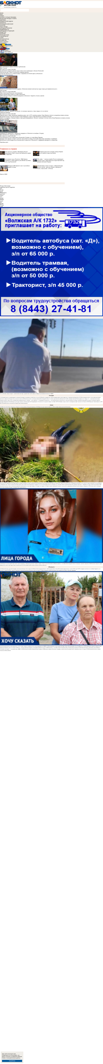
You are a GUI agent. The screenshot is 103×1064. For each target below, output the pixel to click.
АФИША (2, 15)
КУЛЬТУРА (2, 25)
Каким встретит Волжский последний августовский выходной (16, 403)
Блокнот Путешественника (6, 75)
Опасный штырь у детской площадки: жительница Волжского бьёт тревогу (16, 568)
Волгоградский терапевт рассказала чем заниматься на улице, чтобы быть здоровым (59, 570)
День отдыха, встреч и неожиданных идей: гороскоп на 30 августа (74, 401)
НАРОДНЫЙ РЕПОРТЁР (6, 28)
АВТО (1, 14)
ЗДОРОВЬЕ (3, 20)
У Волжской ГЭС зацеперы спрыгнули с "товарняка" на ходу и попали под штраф (82, 484)
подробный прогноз (4, 187)
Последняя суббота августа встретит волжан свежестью (35, 565)
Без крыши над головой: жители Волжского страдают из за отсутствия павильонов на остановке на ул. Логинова (39, 484)
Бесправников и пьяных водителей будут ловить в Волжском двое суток (63, 646)
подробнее (12, 187)
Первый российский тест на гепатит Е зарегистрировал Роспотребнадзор (87, 483)
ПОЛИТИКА (3, 33)
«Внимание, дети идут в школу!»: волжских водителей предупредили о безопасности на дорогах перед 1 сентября (32, 401)
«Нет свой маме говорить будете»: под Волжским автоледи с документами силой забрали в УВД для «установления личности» (25, 393)
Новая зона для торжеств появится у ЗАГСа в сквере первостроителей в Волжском (54, 406)
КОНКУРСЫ (3, 22)
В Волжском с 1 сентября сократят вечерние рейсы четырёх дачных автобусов (63, 647)
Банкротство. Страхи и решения (8, 484)
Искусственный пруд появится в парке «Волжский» (12, 94)
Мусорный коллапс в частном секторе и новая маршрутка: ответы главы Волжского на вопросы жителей (25, 116)
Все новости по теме (5, 69)
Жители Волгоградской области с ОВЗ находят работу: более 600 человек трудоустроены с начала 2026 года (55, 568)
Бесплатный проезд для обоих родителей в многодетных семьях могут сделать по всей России (51, 483)
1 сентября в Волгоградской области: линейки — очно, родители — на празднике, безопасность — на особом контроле (35, 400)
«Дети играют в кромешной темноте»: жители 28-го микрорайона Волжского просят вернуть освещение (67, 486)
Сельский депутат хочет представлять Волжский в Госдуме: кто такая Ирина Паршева (21, 137)
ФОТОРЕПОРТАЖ (4, 39)
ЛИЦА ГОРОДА (4, 26)
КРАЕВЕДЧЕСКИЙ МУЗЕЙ (6, 24)
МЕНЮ (1, 13)
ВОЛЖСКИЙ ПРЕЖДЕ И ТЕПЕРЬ (8, 18)
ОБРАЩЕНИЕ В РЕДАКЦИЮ (7, 31)
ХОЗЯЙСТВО (3, 40)
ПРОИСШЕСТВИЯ (4, 35)
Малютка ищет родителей (6, 52)
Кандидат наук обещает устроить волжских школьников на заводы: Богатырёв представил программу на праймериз (28, 138)
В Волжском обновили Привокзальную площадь (32, 649)
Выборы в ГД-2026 (4, 119)
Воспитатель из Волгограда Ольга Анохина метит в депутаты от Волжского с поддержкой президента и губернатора (28, 140)
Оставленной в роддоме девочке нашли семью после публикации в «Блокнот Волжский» (22, 70)
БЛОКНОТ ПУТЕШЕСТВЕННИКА (8, 17)
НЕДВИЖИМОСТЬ (4, 29)
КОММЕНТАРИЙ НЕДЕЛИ (6, 21)
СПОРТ (2, 37)
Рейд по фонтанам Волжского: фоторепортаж (11, 93)
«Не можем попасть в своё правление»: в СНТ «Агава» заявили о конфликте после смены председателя (22, 646)
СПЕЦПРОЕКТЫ (4, 36)
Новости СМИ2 (3, 174)
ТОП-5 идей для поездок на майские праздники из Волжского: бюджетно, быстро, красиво (22, 95)
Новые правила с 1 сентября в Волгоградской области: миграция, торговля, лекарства (71, 563)
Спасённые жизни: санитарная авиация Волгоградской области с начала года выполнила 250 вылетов (45, 398)
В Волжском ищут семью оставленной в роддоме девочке (14, 72)
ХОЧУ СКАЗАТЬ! (4, 41)
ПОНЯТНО (12, 1061)
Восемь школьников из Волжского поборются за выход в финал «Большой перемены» (19, 406)
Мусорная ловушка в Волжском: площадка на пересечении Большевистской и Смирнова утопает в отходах (65, 649)
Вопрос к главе (3, 97)
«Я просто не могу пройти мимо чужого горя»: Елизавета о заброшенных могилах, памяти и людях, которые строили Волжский (27, 563)
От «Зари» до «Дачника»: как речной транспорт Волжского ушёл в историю (25, 570)
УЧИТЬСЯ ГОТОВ (8, 46)
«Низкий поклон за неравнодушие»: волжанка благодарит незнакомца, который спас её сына (20, 397)
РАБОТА (9, 44)
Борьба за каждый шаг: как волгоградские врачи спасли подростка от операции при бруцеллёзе (60, 397)
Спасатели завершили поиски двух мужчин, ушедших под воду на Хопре (16, 483)
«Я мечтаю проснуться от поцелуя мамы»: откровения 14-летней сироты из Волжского (21, 73)
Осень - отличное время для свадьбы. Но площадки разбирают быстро (31, 647)
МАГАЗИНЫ (8, 51)
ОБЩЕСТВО (3, 32)
